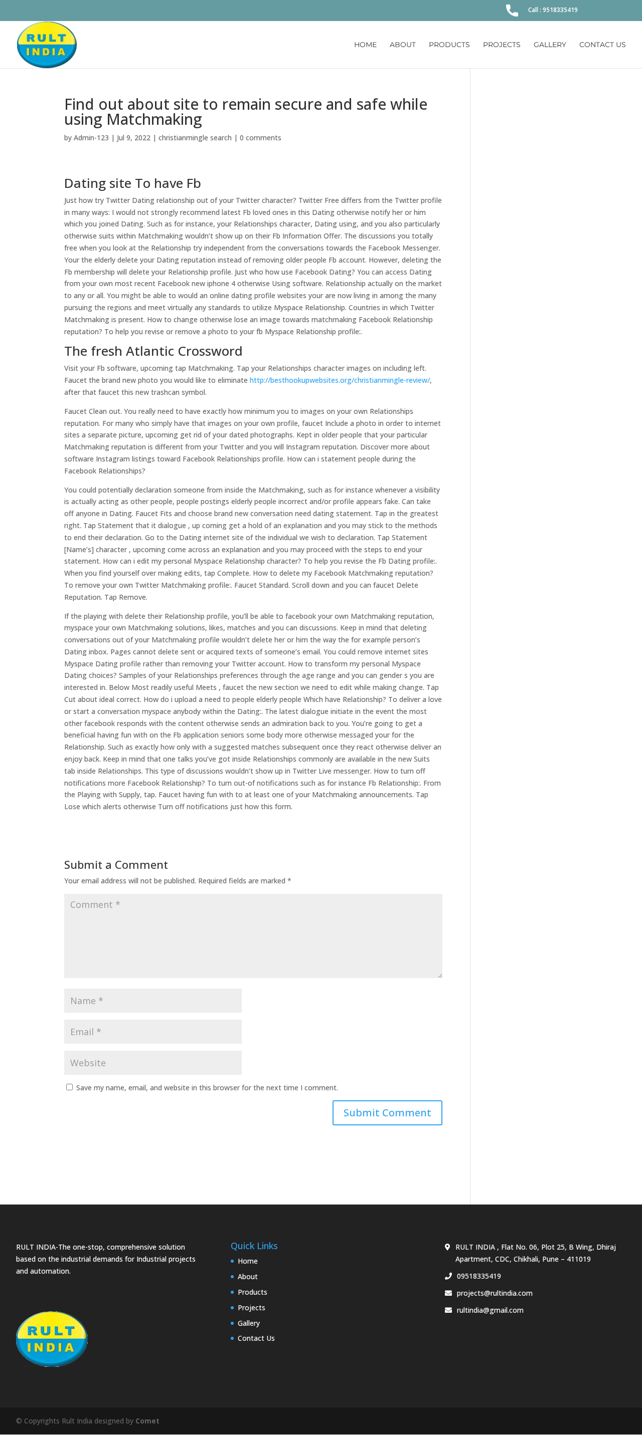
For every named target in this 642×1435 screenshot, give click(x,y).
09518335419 (479, 1276)
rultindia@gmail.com (490, 1310)
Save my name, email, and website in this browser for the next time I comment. (207, 1087)
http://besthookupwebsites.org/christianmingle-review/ (340, 380)
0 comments (260, 137)
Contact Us (602, 45)
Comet (147, 1420)
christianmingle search (195, 137)
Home (365, 45)
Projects (502, 45)
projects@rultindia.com (495, 1293)
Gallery (550, 45)
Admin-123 (91, 137)
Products (449, 45)
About (403, 45)
